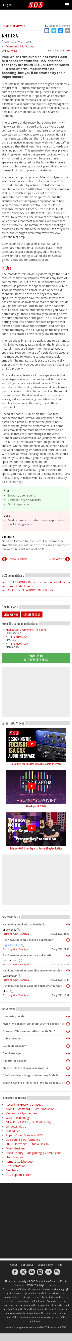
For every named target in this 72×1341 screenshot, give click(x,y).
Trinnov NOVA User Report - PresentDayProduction (36, 848)
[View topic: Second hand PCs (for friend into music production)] (68, 1083)
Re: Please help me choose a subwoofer (28, 940)
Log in (7, 5)
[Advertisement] (36, 692)
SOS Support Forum (19, 1175)
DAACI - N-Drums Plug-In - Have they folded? (30, 1075)
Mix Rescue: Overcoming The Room (26, 629)
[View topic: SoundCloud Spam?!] (68, 1046)
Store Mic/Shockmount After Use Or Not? (29, 1031)
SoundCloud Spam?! (15, 1046)
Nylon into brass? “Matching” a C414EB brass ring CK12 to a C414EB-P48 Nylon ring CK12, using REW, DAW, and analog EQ (35, 1023)
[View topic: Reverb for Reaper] (68, 1061)
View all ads (11, 614)
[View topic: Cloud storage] (68, 1053)
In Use (6, 268)
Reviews (18, 26)
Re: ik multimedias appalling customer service (32, 970)
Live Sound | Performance (23, 1139)
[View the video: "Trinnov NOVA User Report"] (36, 829)
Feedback (12, 1170)
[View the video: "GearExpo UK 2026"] (36, 787)
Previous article (18, 559)
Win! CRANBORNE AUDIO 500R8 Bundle (28, 590)
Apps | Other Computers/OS (24, 1135)
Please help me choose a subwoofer (25, 1068)
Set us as (59, 26)
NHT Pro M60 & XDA (17, 636)
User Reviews (14, 1157)
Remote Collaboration (20, 1161)
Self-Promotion (16, 1166)
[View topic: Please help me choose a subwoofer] (68, 1068)
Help (59, 1264)
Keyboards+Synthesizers (21, 1113)
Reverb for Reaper (14, 1060)
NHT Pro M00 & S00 (17, 643)
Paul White (11, 50)
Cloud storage (12, 1053)
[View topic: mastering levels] (68, 1016)
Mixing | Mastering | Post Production (30, 1109)
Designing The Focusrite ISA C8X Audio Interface (36, 764)
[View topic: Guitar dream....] (68, 1038)
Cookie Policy (45, 1264)
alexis (6, 991)
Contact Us (27, 1264)
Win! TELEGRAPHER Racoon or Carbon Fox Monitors (36, 582)
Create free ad (31, 614)
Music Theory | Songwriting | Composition (33, 1153)
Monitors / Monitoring (20, 46)
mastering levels (13, 1016)
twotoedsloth (10, 960)
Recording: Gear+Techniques (16, 933)
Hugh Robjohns (11, 945)
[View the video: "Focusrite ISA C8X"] (36, 745)
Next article (56, 559)
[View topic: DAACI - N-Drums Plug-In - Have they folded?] (68, 1075)
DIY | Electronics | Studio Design (27, 1144)
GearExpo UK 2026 (36, 806)
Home (5, 26)
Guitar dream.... (13, 1038)
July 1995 (65, 50)
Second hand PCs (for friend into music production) (35, 1082)
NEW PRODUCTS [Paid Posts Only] (28, 1122)
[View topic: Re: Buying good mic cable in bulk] (68, 924)
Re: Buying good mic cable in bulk (24, 924)
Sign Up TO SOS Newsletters (36, 657)
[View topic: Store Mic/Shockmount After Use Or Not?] (68, 1031)
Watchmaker (10, 975)
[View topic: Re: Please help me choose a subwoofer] (68, 940)
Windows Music (16, 1126)
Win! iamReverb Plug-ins (17, 586)
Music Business (16, 1148)
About (13, 1264)
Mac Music (13, 1131)
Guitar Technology (18, 1118)
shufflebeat (9, 929)
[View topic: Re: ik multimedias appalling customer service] (68, 970)
